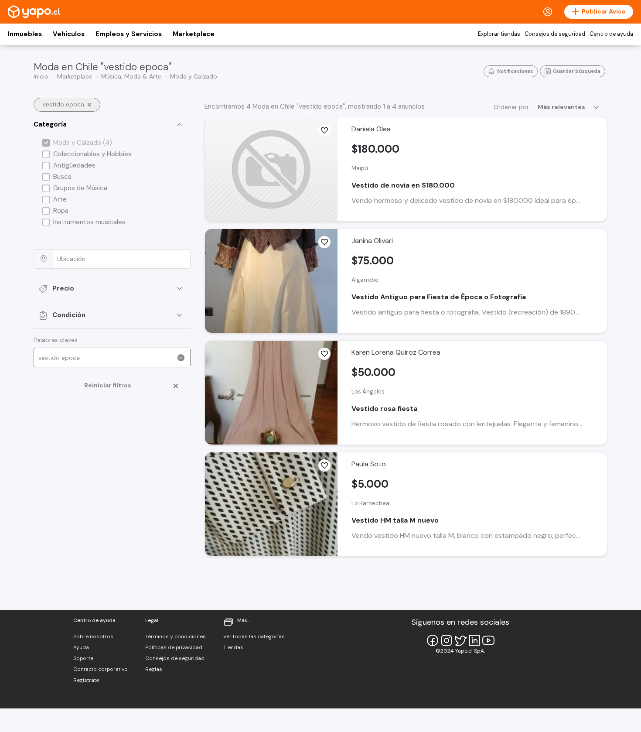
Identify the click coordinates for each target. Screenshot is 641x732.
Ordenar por (511, 107)
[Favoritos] (324, 130)
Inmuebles (25, 34)
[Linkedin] (474, 640)
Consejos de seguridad (555, 34)
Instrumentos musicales (89, 222)
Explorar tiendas (499, 34)
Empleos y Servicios (128, 34)
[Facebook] (433, 640)
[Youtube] (488, 640)
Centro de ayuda (611, 34)
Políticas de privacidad (173, 647)
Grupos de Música (80, 188)
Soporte (83, 658)
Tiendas (233, 647)
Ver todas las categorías (254, 636)
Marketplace (194, 34)
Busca (62, 176)
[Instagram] (446, 640)
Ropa (60, 210)
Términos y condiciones (175, 636)
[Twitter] (460, 640)
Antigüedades (74, 165)
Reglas (153, 669)
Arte (60, 199)
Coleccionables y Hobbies (92, 154)
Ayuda (81, 647)
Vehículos (69, 34)
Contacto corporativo (100, 669)
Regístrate (86, 680)
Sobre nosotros (93, 636)
